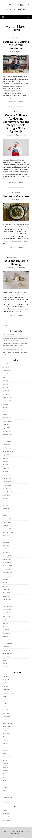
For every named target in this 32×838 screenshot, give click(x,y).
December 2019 (7, 562)
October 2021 (7, 488)
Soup (4, 780)
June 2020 (6, 542)
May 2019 (5, 586)
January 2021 (7, 519)
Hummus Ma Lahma (16, 196)
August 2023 (6, 428)
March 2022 (6, 471)
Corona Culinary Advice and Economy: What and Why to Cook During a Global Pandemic (16, 123)
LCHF (4, 730)
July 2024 (5, 404)
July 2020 (5, 539)
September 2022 (8, 451)
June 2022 (6, 461)
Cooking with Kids (8, 693)
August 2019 (6, 576)
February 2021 (7, 515)
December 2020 (7, 522)
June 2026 (6, 364)
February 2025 (7, 397)
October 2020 (7, 529)
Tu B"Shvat (6, 794)
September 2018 (7, 613)
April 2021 (6, 508)
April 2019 (6, 589)
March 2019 (6, 593)
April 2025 (6, 391)
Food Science (17, 38)
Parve (19, 257)
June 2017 (5, 663)
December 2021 (7, 481)
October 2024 (7, 401)
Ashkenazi (6, 679)
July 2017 (5, 660)
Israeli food (16, 192)
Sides (4, 774)
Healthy (5, 720)
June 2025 (6, 384)
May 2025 (5, 387)
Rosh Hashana (7, 757)
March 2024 (6, 411)
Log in (4, 810)
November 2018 (7, 606)
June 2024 (6, 407)
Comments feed (7, 817)
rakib (19, 833)
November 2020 (7, 525)
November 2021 (7, 485)
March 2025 (6, 394)
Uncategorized (7, 797)
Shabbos (5, 767)
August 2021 (6, 495)
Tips (17, 111)
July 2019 (5, 579)
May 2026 (6, 367)
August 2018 (6, 616)
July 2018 (5, 620)
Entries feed (6, 813)
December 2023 (7, 421)
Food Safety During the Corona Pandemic (16, 45)
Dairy (4, 696)
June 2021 (5, 502)
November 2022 (7, 444)
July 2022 (5, 458)
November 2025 (7, 370)
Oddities (5, 743)
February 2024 (7, 414)
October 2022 (7, 448)
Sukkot (5, 784)
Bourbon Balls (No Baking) (16, 262)
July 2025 (5, 380)
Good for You (6, 716)
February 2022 (7, 475)
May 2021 (5, 505)
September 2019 (7, 572)
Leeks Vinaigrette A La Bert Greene (13, 349)
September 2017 (7, 653)
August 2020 (6, 535)
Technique (6, 787)
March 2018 (6, 633)
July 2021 (5, 498)
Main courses (7, 737)
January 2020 (7, 559)
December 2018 (7, 603)
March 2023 (6, 431)
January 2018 (7, 640)
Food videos (6, 713)
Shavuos (5, 770)
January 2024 (7, 417)
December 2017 (7, 643)
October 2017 (6, 650)
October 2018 (7, 609)
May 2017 (5, 667)
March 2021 (6, 512)
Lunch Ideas (6, 733)
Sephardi (5, 763)
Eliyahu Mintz (16, 5)
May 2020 (6, 545)
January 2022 (7, 478)
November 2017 (7, 646)
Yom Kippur (6, 801)
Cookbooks (6, 689)
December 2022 (7, 441)
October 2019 (6, 569)
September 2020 (8, 532)
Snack (4, 777)
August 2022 (6, 455)
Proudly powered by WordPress (12, 831)
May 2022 (6, 465)
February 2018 (7, 636)
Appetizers (6, 676)
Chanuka (5, 686)
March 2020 (6, 552)
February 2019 (7, 596)
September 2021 (8, 492)
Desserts (11, 257)
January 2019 (6, 599)
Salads (5, 760)
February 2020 (7, 556)
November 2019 (7, 566)
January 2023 (7, 438)
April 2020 (6, 549)
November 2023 (7, 424)
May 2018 (5, 626)
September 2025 (8, 374)
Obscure (5, 740)
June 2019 (5, 582)
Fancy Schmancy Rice (9, 335)
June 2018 (5, 623)
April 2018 (6, 630)
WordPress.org (7, 820)
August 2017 (6, 657)
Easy (15, 257)
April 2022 (6, 468)
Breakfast (6, 683)
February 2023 (7, 434)
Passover (5, 750)
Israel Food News (8, 723)
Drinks (5, 703)
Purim (23, 257)
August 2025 (6, 377)
